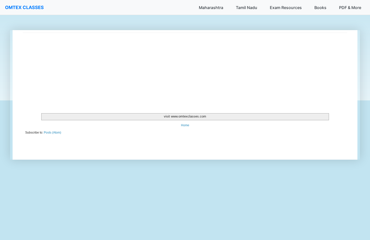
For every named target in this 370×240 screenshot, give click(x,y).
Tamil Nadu (246, 7)
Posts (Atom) (52, 132)
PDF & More (350, 7)
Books (320, 7)
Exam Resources (286, 7)
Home (185, 125)
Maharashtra (211, 7)
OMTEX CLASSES (24, 7)
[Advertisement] (174, 68)
